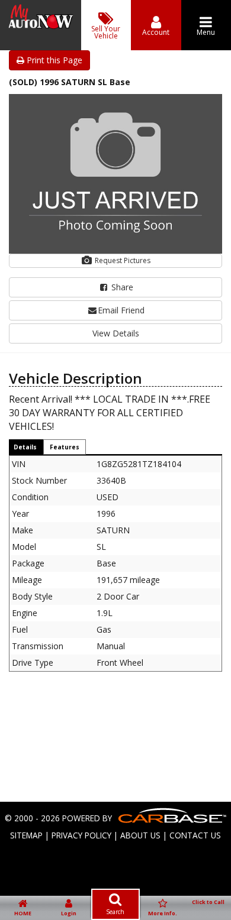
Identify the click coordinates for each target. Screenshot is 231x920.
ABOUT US (140, 835)
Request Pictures (121, 260)
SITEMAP (26, 835)
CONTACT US (195, 835)
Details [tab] (25, 447)
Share (121, 287)
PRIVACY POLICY (81, 835)
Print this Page (53, 60)
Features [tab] (64, 447)
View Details (115, 333)
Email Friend (121, 310)
